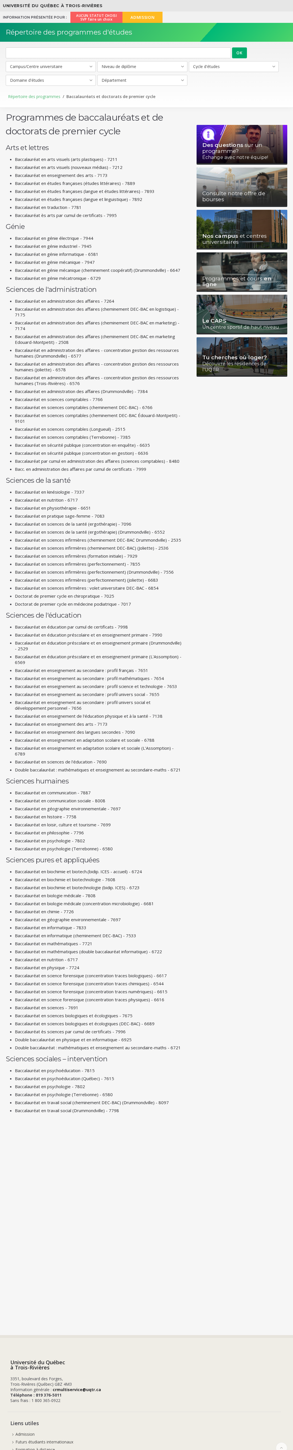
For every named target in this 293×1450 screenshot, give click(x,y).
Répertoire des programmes (34, 96)
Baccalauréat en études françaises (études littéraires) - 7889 (75, 183)
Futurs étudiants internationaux (44, 1442)
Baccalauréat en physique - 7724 (47, 967)
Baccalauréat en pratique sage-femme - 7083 (60, 516)
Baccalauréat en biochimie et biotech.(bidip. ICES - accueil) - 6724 (78, 871)
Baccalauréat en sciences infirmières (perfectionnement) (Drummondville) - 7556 (94, 572)
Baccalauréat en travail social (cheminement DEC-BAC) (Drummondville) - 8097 (92, 1102)
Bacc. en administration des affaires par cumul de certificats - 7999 (80, 469)
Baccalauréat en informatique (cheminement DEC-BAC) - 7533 (75, 935)
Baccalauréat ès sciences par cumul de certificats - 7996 (70, 1031)
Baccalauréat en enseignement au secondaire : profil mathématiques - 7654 (89, 678)
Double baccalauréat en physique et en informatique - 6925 (73, 1039)
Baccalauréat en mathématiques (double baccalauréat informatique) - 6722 (88, 951)
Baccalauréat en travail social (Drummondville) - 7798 (67, 1110)
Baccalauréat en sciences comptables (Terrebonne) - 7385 (72, 437)
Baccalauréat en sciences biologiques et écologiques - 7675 (73, 1015)
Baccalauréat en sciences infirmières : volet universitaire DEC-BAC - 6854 (87, 588)
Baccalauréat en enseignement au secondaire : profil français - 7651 (81, 670)
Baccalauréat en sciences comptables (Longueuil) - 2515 (70, 429)
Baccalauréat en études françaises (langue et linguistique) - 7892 (78, 199)
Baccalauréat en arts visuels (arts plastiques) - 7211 (66, 159)
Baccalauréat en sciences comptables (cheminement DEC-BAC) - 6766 (84, 407)
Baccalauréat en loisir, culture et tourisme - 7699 (63, 824)
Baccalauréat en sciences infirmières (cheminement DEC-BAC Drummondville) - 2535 (98, 540)
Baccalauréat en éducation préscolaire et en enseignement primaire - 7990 (88, 635)
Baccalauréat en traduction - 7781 (48, 207)
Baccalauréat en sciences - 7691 (46, 1007)
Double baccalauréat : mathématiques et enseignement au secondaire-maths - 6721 (98, 770)
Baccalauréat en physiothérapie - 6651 (53, 508)
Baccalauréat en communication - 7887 (53, 792)
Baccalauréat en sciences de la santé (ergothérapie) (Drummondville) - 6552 (90, 532)
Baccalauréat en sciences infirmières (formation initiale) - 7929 (76, 556)
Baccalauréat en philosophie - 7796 (49, 832)
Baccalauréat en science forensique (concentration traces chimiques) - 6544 (89, 983)
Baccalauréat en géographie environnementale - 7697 (68, 808)
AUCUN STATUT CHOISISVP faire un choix (96, 17)
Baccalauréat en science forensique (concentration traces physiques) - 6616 (89, 999)
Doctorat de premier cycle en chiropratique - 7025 (64, 596)
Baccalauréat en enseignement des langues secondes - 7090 (75, 732)
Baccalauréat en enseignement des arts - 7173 (61, 175)
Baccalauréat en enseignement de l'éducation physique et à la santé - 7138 (89, 716)
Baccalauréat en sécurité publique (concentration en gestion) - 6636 (81, 453)
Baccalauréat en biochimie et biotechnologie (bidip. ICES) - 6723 (77, 887)
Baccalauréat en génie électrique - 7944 (54, 238)
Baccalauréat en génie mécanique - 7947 (55, 262)
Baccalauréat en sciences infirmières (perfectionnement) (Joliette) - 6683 (86, 580)
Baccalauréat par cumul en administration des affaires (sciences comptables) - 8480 (97, 461)
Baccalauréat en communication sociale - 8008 (60, 800)
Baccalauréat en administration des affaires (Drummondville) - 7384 (81, 391)
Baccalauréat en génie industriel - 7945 (53, 246)
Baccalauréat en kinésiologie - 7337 (49, 492)
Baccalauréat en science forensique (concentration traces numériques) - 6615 (91, 991)
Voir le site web (242, 145)
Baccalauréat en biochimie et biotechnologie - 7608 (65, 879)
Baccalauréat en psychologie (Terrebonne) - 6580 (64, 848)
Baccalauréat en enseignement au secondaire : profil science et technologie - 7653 (96, 686)
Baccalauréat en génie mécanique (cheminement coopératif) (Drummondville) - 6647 (97, 270)
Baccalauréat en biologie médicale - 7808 (55, 895)
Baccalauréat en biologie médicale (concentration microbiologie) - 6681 (84, 903)
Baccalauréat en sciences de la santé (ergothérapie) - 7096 (73, 524)
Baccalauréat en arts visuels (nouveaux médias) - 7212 (68, 167)
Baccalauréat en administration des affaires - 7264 (64, 301)
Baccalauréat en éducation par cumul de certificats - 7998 (71, 627)
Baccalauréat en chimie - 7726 (44, 911)
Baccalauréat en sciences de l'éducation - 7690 (61, 762)
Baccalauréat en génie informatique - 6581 (56, 254)
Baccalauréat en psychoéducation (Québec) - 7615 (64, 1078)
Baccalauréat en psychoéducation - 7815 (55, 1070)
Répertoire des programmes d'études (69, 32)
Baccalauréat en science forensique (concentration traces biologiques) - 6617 (91, 975)
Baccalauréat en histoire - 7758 (45, 816)
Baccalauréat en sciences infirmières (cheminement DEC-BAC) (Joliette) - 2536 (92, 548)
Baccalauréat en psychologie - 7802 (50, 840)
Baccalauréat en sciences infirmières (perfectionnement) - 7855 (77, 564)
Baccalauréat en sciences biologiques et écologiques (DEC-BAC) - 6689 (85, 1023)
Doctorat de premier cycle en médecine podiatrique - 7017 (73, 604)
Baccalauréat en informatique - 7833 (50, 927)
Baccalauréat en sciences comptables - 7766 (59, 399)
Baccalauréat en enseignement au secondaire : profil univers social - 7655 (87, 694)
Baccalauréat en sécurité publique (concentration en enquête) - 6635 (82, 445)
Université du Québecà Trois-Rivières (37, 1365)
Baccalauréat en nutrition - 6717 (46, 500)
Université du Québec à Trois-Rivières (53, 5)
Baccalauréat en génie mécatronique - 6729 (58, 278)
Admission (25, 1434)
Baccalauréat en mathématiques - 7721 (53, 943)
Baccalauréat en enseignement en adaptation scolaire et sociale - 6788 (85, 740)
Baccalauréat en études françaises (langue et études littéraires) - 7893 (85, 191)
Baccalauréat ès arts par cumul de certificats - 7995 (66, 215)
